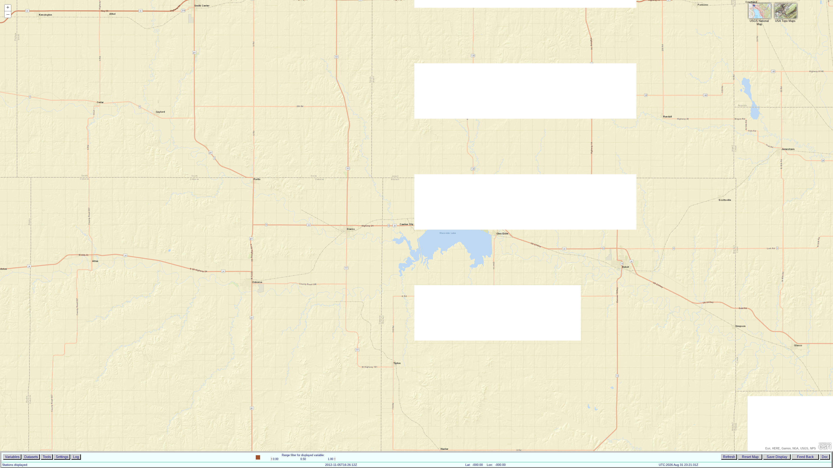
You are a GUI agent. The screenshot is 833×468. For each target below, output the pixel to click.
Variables (12, 457)
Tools (47, 457)
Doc (825, 457)
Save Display (777, 457)
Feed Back (805, 457)
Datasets (31, 457)
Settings (62, 457)
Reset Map (750, 457)
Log (76, 457)
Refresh (729, 457)
